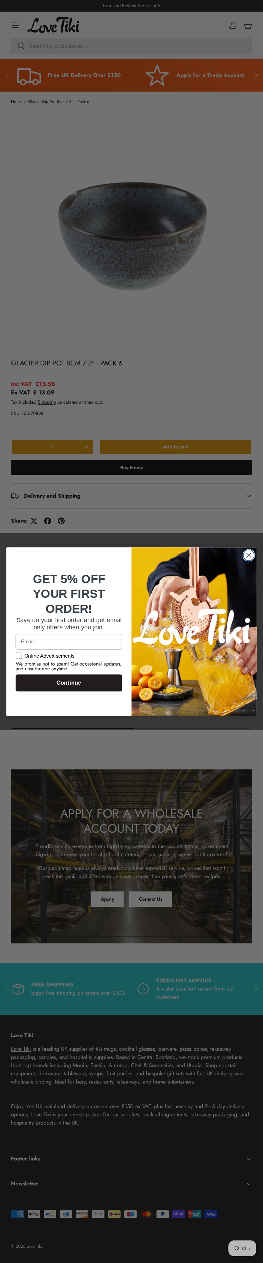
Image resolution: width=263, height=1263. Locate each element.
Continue (69, 683)
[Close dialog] (248, 555)
